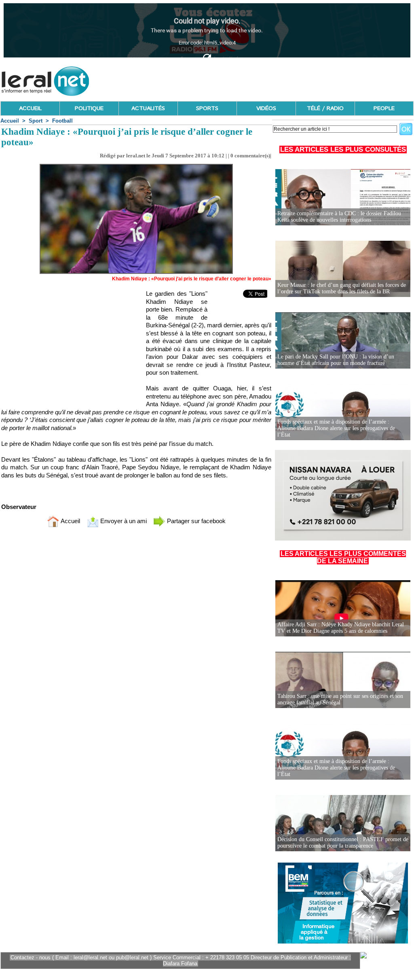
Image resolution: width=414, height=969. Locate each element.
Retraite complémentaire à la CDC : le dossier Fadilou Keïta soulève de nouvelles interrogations (339, 216)
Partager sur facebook (195, 520)
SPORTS (207, 108)
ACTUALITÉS (148, 108)
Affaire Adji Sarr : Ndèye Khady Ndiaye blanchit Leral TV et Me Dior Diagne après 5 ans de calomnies (340, 627)
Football (62, 121)
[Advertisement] (266, 79)
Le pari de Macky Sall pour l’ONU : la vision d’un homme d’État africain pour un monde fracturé (335, 360)
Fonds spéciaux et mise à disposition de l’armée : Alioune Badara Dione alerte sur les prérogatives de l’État (336, 428)
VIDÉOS (266, 108)
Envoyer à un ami (123, 520)
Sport (35, 121)
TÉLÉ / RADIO (325, 108)
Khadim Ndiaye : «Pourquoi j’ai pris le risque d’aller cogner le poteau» (191, 279)
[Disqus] (136, 640)
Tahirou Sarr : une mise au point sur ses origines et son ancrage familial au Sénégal (340, 699)
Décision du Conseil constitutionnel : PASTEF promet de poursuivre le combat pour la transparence (342, 842)
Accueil (9, 121)
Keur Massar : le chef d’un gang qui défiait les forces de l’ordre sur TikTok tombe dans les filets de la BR (341, 288)
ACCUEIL (30, 108)
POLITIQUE (89, 108)
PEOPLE (384, 108)
